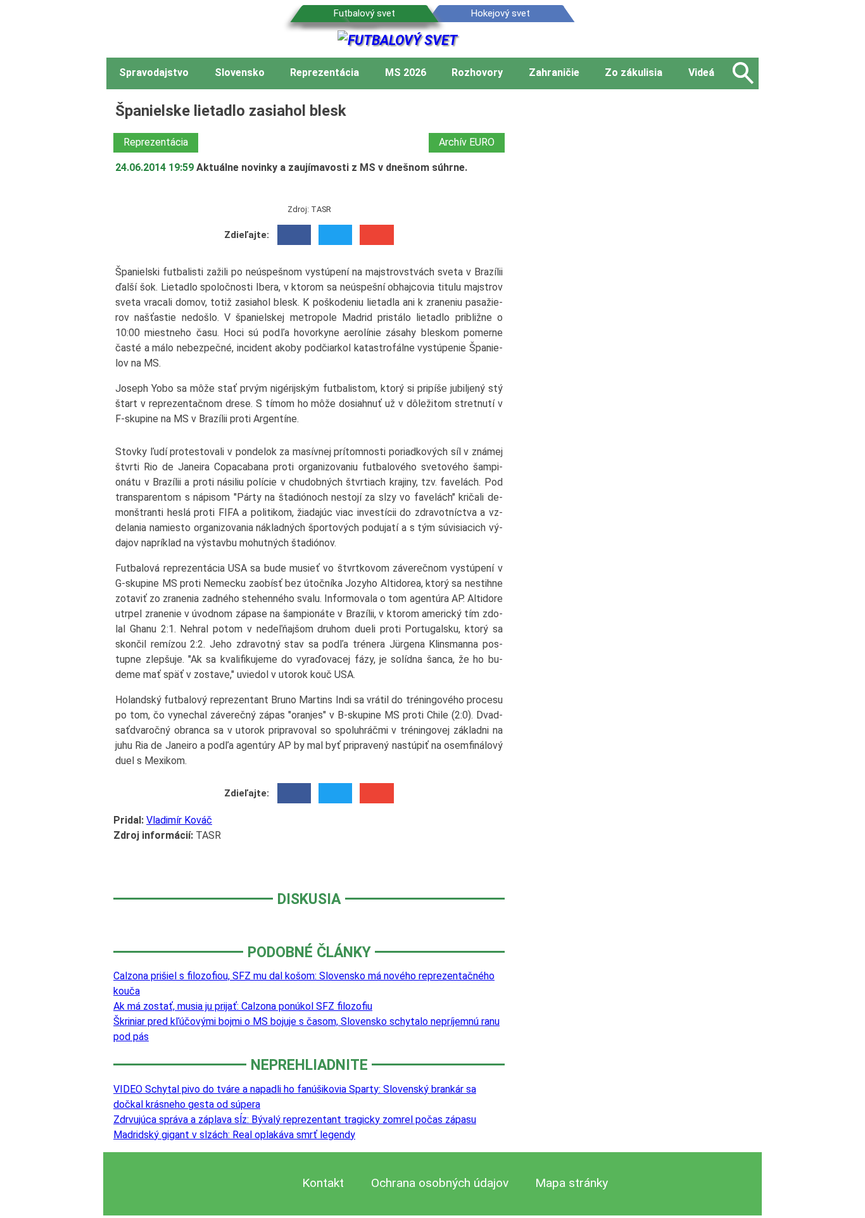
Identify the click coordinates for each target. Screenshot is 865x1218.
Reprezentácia (155, 142)
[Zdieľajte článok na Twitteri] (335, 235)
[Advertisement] (641, 289)
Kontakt (323, 1183)
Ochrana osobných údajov (439, 1183)
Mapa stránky (571, 1183)
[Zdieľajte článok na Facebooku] (294, 235)
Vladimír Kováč (179, 820)
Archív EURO (467, 142)
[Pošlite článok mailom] (376, 235)
